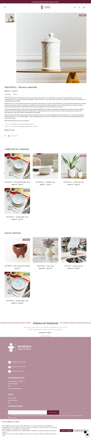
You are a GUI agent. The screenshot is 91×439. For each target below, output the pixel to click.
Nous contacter (12, 400)
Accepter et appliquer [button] (66, 430)
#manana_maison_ (45, 333)
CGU (3, 435)
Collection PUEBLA (17, 126)
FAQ (9, 403)
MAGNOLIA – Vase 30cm (45, 266)
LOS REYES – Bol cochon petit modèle (17, 266)
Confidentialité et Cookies (15, 381)
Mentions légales (13, 384)
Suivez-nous (45, 336)
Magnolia (28, 126)
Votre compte (12, 398)
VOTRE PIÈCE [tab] (8, 94)
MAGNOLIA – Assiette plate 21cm (17, 217)
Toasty (35, 126)
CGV (9, 386)
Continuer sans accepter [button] (81, 430)
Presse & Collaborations (15, 388)
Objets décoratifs (27, 124)
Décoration (15, 124)
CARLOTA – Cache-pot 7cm (74, 266)
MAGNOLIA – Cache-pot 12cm (74, 182)
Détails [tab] (15, 94)
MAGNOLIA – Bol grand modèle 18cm (17, 182)
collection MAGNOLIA (38, 109)
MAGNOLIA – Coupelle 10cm (45, 182)
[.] (9, 416)
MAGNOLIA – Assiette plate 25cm (17, 301)
